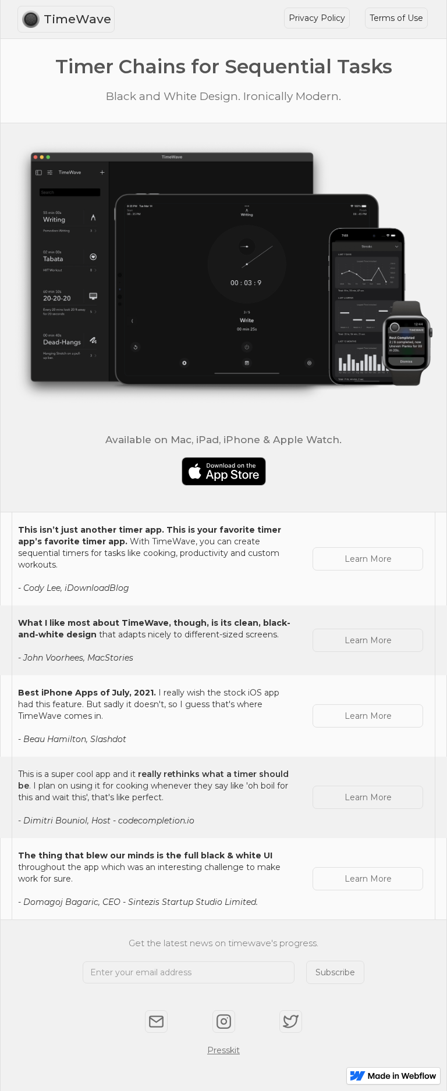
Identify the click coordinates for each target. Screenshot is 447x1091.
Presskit (223, 1050)
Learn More (368, 559)
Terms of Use (396, 18)
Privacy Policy (317, 18)
